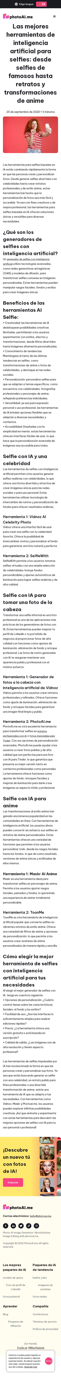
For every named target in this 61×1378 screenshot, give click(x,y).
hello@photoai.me (40, 1216)
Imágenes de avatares (45, 1287)
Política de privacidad (45, 1329)
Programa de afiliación (15, 1323)
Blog (5, 1314)
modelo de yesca (13, 1277)
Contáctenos (40, 1314)
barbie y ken (40, 1277)
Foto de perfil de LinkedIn (15, 1287)
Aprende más (30, 1367)
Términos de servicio (45, 1321)
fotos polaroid (11, 1296)
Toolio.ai (22, 1347)
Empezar (13, 1182)
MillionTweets (36, 1347)
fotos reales (40, 1296)
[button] (54, 16)
